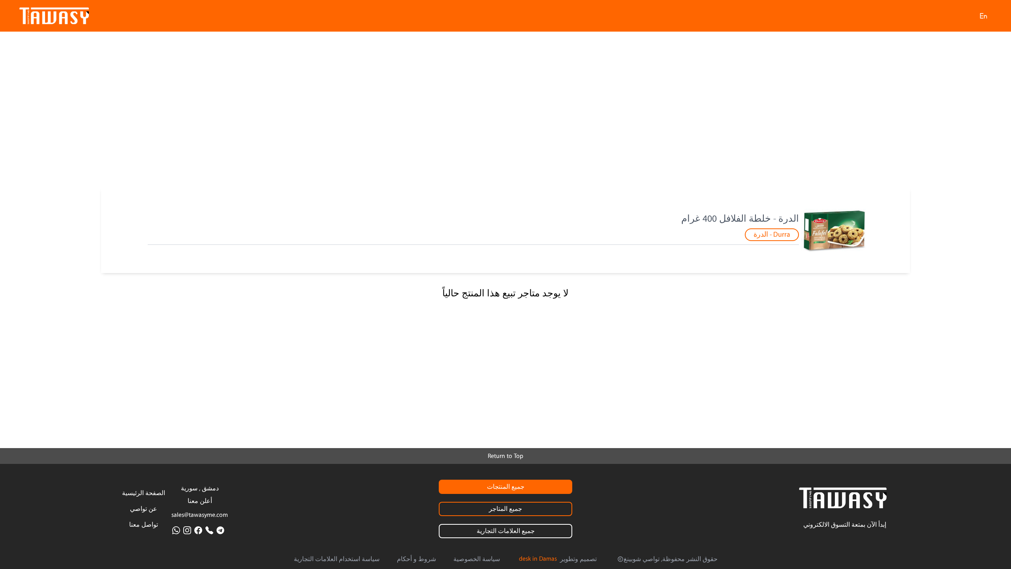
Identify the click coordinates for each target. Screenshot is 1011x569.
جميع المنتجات (505, 486)
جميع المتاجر (505, 508)
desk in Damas (538, 558)
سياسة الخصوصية (476, 559)
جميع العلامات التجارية (506, 531)
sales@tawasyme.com (199, 514)
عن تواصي (143, 508)
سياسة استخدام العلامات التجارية (337, 559)
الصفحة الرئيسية (143, 493)
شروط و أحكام (416, 559)
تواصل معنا (143, 524)
